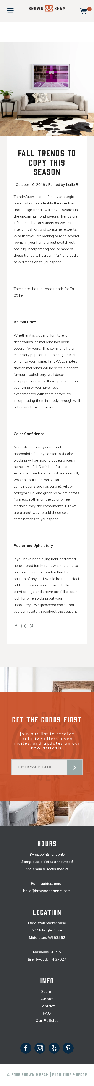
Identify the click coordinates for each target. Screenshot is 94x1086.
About (47, 999)
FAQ (47, 1013)
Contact (47, 1006)
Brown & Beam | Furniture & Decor (54, 1075)
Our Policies (47, 1020)
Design (47, 991)
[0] (83, 10)
